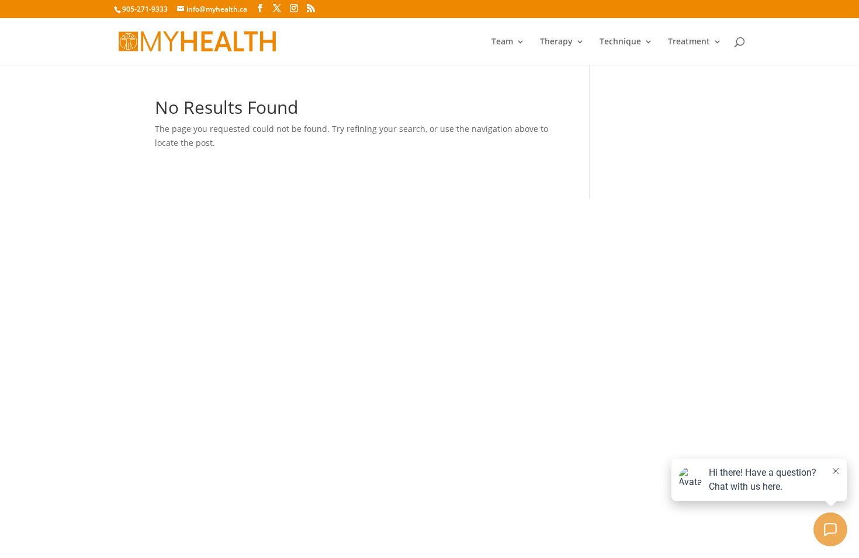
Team (502, 42)
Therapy (556, 42)
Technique (620, 42)
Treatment (689, 42)
